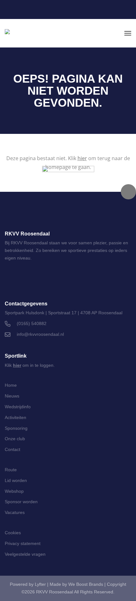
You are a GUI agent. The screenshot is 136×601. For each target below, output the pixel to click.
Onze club (15, 438)
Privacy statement (22, 543)
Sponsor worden (21, 501)
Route (11, 469)
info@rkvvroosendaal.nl (40, 334)
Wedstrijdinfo (18, 406)
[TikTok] (58, 280)
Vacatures (15, 512)
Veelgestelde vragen (25, 554)
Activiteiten (15, 417)
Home (11, 385)
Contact (12, 449)
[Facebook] (128, 10)
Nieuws (12, 395)
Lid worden (16, 480)
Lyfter (40, 584)
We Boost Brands (85, 584)
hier (82, 158)
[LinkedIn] (100, 10)
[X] (75, 280)
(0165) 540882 (31, 323)
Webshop (14, 491)
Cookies (13, 532)
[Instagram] (114, 10)
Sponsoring (16, 428)
